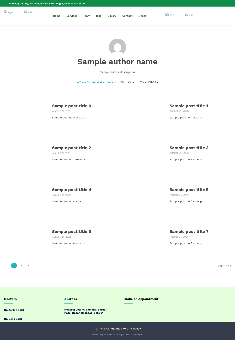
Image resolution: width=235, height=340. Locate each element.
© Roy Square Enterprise (106, 334)
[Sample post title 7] (143, 237)
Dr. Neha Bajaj (13, 319)
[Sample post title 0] (26, 111)
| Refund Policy (131, 328)
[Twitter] (229, 3)
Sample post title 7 (189, 231)
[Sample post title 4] (26, 195)
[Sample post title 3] (143, 153)
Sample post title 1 (189, 105)
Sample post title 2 (71, 147)
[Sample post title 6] (26, 237)
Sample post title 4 (71, 189)
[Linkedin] (223, 3)
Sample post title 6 (71, 231)
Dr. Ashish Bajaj (14, 310)
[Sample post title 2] (26, 153)
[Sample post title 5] (143, 195)
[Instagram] (218, 3)
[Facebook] (212, 3)
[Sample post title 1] (143, 111)
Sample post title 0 (71, 105)
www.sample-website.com (96, 81)
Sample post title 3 (189, 147)
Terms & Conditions (107, 328)
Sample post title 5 (189, 189)
